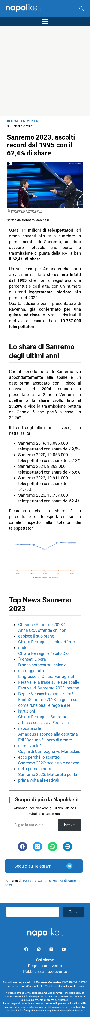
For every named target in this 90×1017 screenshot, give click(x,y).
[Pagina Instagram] (39, 950)
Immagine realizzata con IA (26, 210)
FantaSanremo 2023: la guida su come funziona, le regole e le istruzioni (47, 705)
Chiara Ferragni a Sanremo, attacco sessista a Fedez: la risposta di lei (43, 722)
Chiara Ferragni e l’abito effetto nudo (46, 644)
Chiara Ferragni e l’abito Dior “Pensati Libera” (44, 656)
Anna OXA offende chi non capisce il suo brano (42, 633)
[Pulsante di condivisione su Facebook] (22, 846)
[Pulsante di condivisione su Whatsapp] (52, 846)
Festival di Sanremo (37, 881)
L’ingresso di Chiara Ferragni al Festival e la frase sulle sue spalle (48, 679)
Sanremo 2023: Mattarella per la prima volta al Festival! (47, 777)
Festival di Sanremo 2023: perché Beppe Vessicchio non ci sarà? (48, 691)
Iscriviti (69, 825)
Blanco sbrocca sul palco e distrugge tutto (42, 667)
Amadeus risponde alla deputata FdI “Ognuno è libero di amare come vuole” (48, 740)
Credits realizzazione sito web (64, 986)
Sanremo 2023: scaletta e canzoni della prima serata (49, 766)
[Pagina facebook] (27, 950)
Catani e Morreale (48, 982)
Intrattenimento (23, 121)
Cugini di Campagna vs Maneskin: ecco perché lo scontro (49, 754)
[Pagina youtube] (63, 950)
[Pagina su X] (51, 950)
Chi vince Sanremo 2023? (41, 624)
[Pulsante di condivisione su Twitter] (37, 846)
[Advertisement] (45, 71)
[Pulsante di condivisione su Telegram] (67, 846)
